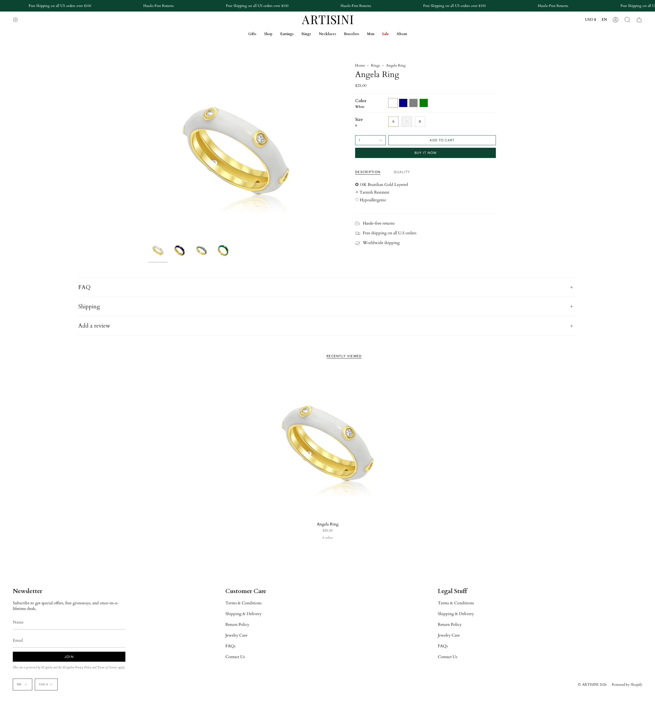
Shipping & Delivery (243, 614)
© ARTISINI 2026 (592, 684)
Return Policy (237, 624)
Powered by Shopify (627, 684)
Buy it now (425, 153)
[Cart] (639, 20)
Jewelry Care (236, 635)
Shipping (89, 306)
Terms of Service (107, 667)
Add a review (94, 326)
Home (360, 65)
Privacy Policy (83, 667)
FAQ (84, 287)
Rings (375, 65)
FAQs (230, 646)
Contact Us (235, 657)
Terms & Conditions (243, 603)
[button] (627, 20)
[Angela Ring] (327, 443)
